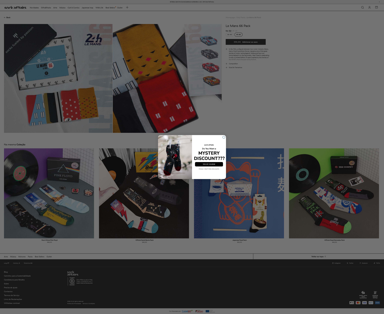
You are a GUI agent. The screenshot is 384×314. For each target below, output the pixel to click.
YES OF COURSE (209, 164)
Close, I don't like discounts (209, 169)
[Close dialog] (224, 137)
